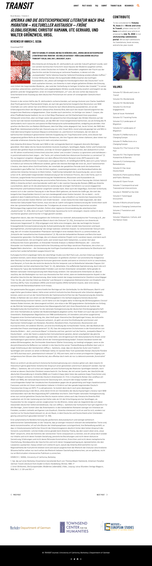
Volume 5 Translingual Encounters (122, 197)
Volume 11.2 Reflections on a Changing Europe (125, 136)
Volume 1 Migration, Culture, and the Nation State (127, 219)
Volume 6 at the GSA (126, 192)
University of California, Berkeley (74, 552)
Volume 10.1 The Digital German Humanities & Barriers (126, 156)
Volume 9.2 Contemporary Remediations (124, 163)
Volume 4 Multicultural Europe (126, 202)
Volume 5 (25, 16)
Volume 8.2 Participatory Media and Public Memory (126, 176)
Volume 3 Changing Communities (127, 206)
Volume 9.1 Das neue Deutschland (122, 170)
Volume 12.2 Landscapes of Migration (124, 123)
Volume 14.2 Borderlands (123, 99)
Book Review (15, 16)
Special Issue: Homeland (123, 113)
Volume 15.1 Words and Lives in (126, 94)
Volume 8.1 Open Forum (123, 181)
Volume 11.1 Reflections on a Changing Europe (125, 143)
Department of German (100, 552)
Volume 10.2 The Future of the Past (126, 150)
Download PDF (17, 47)
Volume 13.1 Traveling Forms (125, 117)
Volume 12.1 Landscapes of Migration (124, 130)
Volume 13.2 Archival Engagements (122, 108)
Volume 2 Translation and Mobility (124, 212)
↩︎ (74, 464)
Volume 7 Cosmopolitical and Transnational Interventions (125, 187)
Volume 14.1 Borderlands (123, 103)
